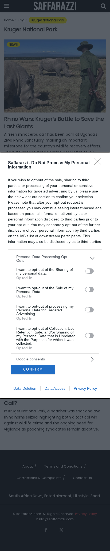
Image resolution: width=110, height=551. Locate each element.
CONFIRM (33, 369)
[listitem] (55, 258)
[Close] (100, 163)
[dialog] (55, 276)
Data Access (55, 388)
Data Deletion (24, 388)
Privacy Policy (85, 388)
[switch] (89, 271)
